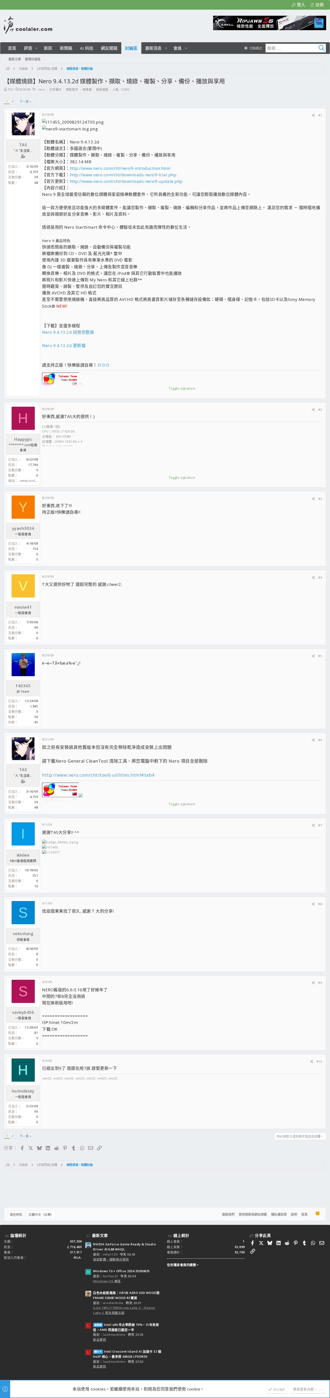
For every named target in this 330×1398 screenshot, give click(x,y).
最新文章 (100, 1235)
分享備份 (55, 89)
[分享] (313, 115)
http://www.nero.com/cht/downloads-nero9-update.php (126, 181)
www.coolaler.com (34, 480)
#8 (320, 904)
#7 (320, 825)
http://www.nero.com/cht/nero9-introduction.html (120, 168)
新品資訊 (99, 1339)
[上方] (311, 1214)
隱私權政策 (279, 1214)
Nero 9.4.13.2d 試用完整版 (68, 332)
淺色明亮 (16, 1214)
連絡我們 (228, 1214)
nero (41, 89)
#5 (320, 656)
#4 (320, 577)
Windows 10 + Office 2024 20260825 (121, 1271)
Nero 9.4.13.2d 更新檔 (64, 345)
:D (99, 365)
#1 (320, 115)
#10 (319, 1061)
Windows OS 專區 (107, 1281)
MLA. (78, 1257)
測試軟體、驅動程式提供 (111, 1259)
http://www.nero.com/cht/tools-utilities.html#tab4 (98, 775)
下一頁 (24, 101)
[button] (36, 48)
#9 (320, 982)
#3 (320, 499)
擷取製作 (72, 89)
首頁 (304, 1214)
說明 (294, 1214)
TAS (10, 89)
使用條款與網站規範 (253, 1214)
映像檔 (87, 89)
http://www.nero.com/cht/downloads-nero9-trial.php (123, 174)
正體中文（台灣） (41, 1214)
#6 (320, 740)
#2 (320, 409)
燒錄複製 (102, 89)
